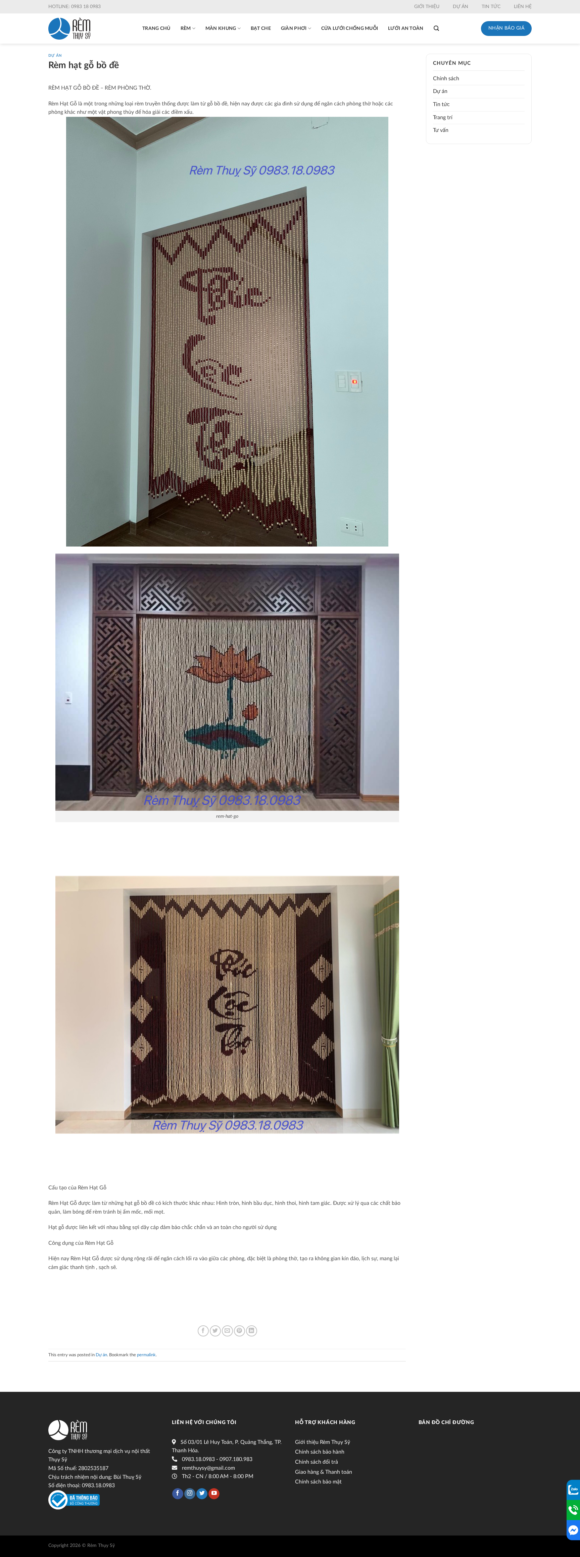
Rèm (186, 28)
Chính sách (446, 78)
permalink (146, 1355)
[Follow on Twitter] (201, 1494)
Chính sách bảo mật (318, 1481)
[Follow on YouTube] (214, 1494)
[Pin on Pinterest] (239, 1330)
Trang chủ (156, 28)
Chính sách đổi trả (316, 1462)
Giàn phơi (294, 28)
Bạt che (261, 28)
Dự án (460, 6)
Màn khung (220, 28)
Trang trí (442, 117)
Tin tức (491, 6)
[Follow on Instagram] (189, 1494)
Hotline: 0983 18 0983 (74, 6)
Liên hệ (523, 6)
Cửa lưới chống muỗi (349, 28)
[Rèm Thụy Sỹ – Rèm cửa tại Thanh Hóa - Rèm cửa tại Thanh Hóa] (69, 28)
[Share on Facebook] (203, 1330)
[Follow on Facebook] (177, 1494)
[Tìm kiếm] (436, 28)
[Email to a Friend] (227, 1330)
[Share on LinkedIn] (251, 1330)
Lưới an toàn (405, 28)
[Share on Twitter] (215, 1330)
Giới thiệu (426, 6)
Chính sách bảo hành (319, 1452)
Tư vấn (440, 130)
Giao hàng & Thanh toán (323, 1472)
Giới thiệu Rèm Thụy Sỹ (322, 1442)
